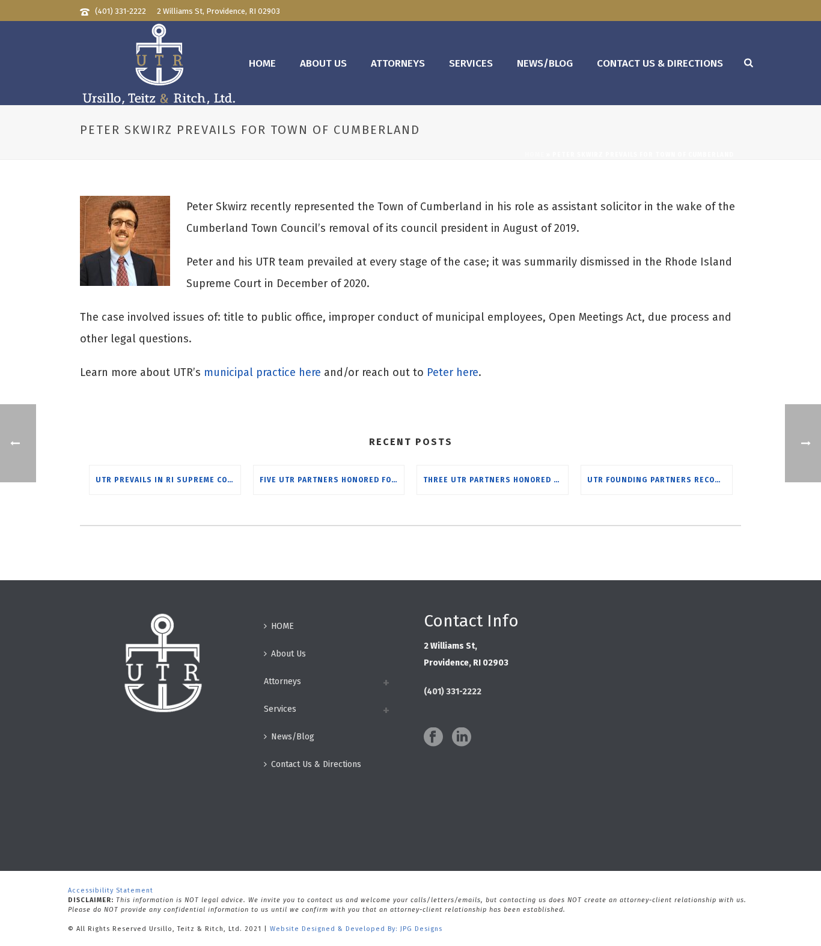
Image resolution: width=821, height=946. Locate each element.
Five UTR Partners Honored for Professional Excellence (332, 480)
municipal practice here (262, 372)
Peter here (452, 372)
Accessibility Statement (110, 890)
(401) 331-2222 (120, 11)
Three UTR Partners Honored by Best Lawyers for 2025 (495, 480)
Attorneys (398, 63)
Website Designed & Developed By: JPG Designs (356, 929)
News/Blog (545, 63)
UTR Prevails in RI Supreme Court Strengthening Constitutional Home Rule (168, 480)
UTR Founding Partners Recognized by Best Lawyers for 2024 (659, 480)
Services (471, 63)
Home (535, 155)
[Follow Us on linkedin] (461, 737)
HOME (262, 63)
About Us (323, 63)
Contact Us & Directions (660, 63)
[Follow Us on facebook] (433, 737)
